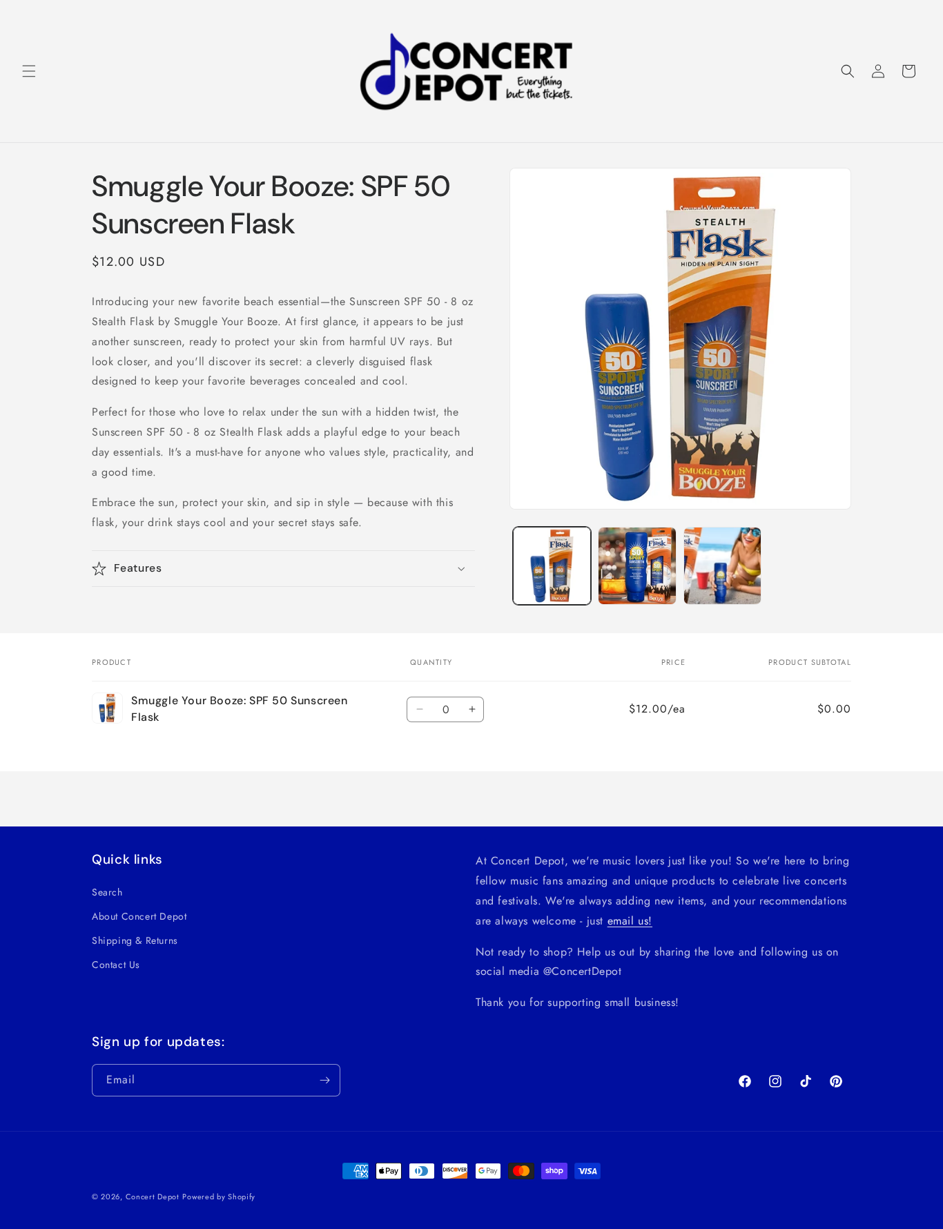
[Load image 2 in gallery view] (637, 566)
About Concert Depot (139, 916)
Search (107, 892)
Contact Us (116, 964)
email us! (629, 921)
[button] (29, 71)
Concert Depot (152, 1196)
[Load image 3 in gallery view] (722, 566)
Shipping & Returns (135, 940)
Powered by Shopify (218, 1196)
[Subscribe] (324, 1080)
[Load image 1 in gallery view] (552, 566)
